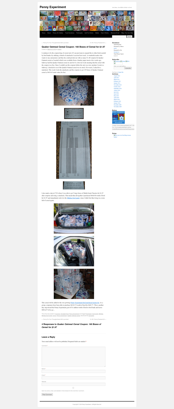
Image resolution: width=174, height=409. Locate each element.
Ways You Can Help (127, 33)
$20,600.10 (116, 52)
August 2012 (117, 76)
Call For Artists (89, 33)
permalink (91, 315)
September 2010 (118, 88)
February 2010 (117, 101)
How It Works (105, 33)
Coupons (57, 314)
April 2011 (116, 77)
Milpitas (101, 314)
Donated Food (65, 314)
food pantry (95, 314)
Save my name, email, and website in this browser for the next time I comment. (63, 391)
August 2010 (117, 90)
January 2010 (117, 103)
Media (97, 33)
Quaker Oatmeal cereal (73, 315)
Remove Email (115, 33)
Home (43, 33)
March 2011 (117, 79)
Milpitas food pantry (73, 198)
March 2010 (117, 99)
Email (44, 375)
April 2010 (116, 97)
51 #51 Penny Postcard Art (98, 42)
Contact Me (120, 72)
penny (54, 315)
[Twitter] (122, 61)
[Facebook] (117, 61)
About (49, 33)
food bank (89, 314)
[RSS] (127, 61)
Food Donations (69, 33)
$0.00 (115, 48)
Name (44, 368)
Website (44, 381)
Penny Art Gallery (58, 33)
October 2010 (117, 86)
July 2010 (116, 92)
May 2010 (116, 96)
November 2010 (118, 85)
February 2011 (117, 81)
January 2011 (117, 83)
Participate (79, 33)
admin (59, 49)
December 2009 (117, 105)
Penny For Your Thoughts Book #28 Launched (55, 42)
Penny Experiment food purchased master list (85, 303)
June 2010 (116, 94)
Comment (45, 345)
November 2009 (118, 106)
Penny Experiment (53, 7)
